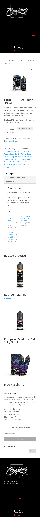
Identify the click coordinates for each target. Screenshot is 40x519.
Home (6, 61)
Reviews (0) (10, 181)
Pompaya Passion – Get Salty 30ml (12, 234)
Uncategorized (9, 167)
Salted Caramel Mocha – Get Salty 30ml (25, 218)
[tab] (20, 174)
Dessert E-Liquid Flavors (12, 157)
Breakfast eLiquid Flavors (17, 61)
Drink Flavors (27, 157)
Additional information (15, 178)
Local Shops (13, 141)
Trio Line (25, 164)
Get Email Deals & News (20, 428)
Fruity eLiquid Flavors (11, 159)
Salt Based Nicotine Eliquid (19, 162)
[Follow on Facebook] (14, 47)
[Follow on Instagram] (19, 47)
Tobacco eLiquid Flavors (13, 164)
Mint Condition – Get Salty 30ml (12, 218)
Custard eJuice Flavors (18, 154)
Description (11, 174)
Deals (29, 154)
